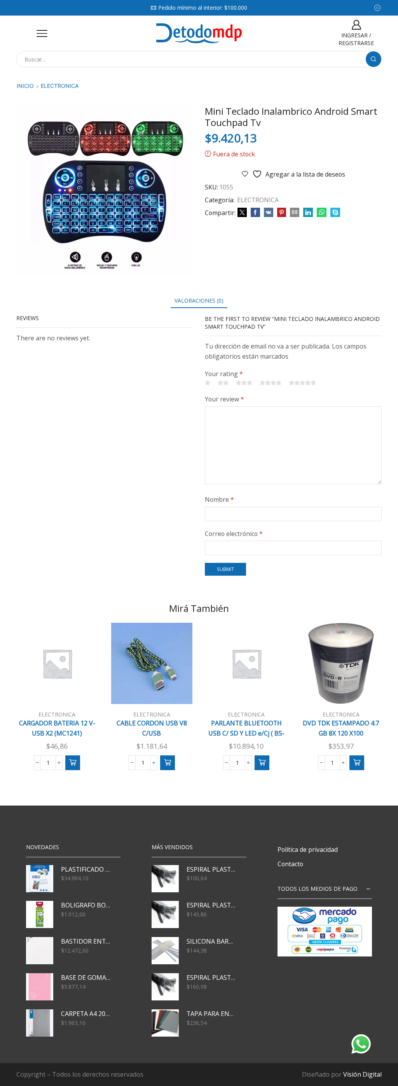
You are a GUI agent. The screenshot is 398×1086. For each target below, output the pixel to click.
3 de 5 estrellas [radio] (244, 382)
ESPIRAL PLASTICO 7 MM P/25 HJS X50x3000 (211, 869)
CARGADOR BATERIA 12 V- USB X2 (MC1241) (57, 728)
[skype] (334, 212)
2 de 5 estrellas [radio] (223, 382)
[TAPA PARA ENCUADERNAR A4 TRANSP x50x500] (165, 1023)
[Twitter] (242, 212)
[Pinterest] (281, 212)
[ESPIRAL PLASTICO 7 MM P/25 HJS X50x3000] (165, 878)
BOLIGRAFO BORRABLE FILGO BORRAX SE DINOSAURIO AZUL (86, 905)
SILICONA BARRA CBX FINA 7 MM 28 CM (211, 941)
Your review (224, 399)
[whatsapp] (321, 212)
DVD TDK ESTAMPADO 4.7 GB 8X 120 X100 (341, 728)
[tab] (199, 300)
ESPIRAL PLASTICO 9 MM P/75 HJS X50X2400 (211, 905)
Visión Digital (362, 1074)
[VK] (268, 212)
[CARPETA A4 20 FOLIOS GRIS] (39, 1023)
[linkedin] (308, 212)
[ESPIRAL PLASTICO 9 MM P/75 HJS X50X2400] (165, 914)
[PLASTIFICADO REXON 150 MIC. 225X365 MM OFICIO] (39, 878)
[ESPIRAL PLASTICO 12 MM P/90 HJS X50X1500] (165, 986)
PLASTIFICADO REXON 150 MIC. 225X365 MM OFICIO (86, 869)
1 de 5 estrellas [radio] (207, 382)
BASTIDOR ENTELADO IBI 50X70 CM (86, 941)
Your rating (224, 374)
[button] (72, 762)
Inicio (25, 85)
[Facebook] (255, 212)
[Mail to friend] (294, 212)
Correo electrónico (234, 533)
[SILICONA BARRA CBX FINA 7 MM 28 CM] (165, 950)
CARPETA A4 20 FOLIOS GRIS (86, 1013)
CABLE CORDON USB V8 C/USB (152, 728)
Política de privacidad (308, 849)
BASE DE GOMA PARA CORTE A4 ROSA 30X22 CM (86, 977)
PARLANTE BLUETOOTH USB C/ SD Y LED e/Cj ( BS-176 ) (246, 733)
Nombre (219, 499)
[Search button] (373, 59)
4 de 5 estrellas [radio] (270, 382)
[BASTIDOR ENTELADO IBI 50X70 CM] (39, 950)
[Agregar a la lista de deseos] (81, 692)
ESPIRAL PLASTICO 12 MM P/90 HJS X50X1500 (211, 977)
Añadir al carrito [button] (61, 698)
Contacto (290, 864)
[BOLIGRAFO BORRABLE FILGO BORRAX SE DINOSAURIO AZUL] (39, 914)
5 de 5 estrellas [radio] (302, 382)
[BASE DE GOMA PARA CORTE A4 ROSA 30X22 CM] (39, 986)
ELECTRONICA (60, 85)
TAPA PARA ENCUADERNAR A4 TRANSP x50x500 (211, 1013)
